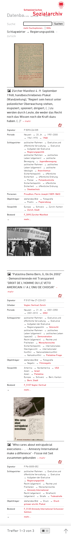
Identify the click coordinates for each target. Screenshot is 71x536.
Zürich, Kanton (56, 206)
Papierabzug (45, 201)
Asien (26, 370)
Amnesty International (38, 490)
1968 (45, 137)
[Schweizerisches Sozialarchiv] (44, 8)
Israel (37, 370)
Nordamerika (43, 367)
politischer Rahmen (33, 142)
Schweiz (40, 206)
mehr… (27, 219)
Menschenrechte (47, 342)
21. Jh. (39, 309)
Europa (27, 206)
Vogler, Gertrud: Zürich (35, 305)
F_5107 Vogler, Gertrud (35, 384)
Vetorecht (53, 327)
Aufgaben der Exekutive (38, 148)
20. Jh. (39, 134)
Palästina (38, 374)
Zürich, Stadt (33, 209)
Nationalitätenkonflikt (46, 352)
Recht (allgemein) (32, 339)
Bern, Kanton (55, 377)
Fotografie (48, 198)
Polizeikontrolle (46, 180)
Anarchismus (44, 170)
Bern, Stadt (32, 380)
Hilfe (48, 28)
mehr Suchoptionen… (33, 28)
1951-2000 (52, 134)
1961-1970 (32, 137)
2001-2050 (52, 309)
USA (57, 367)
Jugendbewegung (48, 161)
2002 (45, 313)
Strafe (43, 496)
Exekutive (55, 145)
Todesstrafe (56, 496)
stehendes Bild (31, 198)
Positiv (30, 201)
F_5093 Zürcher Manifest (36, 214)
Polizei (30, 180)
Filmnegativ (45, 363)
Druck (46, 501)
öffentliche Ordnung (48, 176)
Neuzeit (27, 134)
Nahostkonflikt (34, 355)
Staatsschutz (33, 189)
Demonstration (45, 336)
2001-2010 (32, 313)
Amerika (28, 367)
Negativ (30, 363)
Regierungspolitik (35, 151)
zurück (11, 36)
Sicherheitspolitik (32, 173)
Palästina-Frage (54, 355)
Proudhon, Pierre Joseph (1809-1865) (42, 194)
